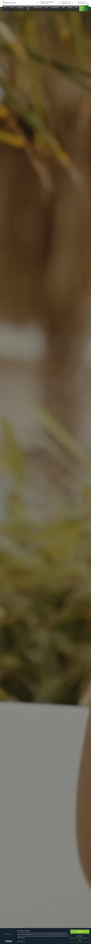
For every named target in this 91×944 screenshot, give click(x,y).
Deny (80, 940)
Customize (79, 935)
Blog (63, 7)
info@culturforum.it (65, 3)
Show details (20, 941)
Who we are (20, 7)
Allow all (80, 931)
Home (5, 7)
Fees (46, 7)
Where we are (38, 7)
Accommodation (55, 7)
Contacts (70, 7)
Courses (12, 7)
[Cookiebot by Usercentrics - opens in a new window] (8, 941)
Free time (28, 8)
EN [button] (76, 7)
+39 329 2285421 (44, 3)
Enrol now (82, 8)
